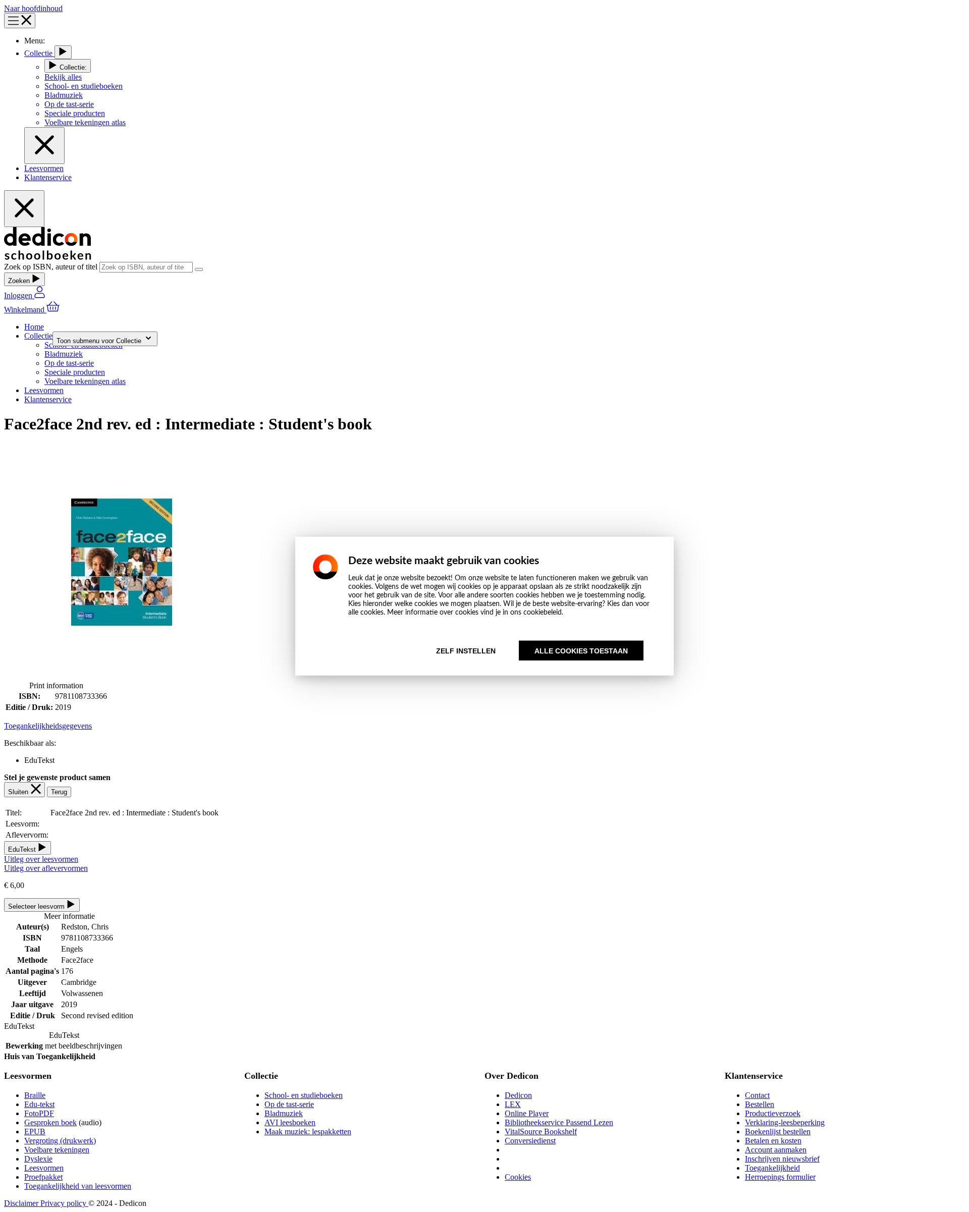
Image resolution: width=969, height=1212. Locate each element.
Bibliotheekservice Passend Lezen (559, 1122)
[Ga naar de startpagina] (47, 257)
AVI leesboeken (289, 1122)
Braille (34, 1095)
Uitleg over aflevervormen (46, 868)
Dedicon (518, 1095)
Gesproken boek (50, 1122)
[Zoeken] (199, 269)
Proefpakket (43, 1177)
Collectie (39, 53)
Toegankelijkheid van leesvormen (77, 1186)
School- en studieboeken (303, 1095)
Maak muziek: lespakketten (307, 1131)
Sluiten (19, 792)
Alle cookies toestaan (581, 650)
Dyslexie (38, 1158)
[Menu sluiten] (44, 145)
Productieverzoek (772, 1113)
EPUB (34, 1131)
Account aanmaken (775, 1149)
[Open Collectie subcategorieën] (63, 52)
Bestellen (759, 1104)
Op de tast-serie (289, 1104)
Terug (59, 792)
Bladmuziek (283, 1113)
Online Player (527, 1113)
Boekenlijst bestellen (778, 1131)
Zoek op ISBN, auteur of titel (51, 266)
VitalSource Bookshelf (541, 1131)
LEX (513, 1104)
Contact (757, 1095)
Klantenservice (48, 177)
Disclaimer (22, 1203)
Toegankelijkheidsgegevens (48, 726)
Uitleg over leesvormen (41, 859)
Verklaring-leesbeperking (785, 1122)
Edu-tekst (39, 1104)
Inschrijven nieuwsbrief (782, 1158)
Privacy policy (64, 1203)
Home (34, 326)
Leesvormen (44, 168)
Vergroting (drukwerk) (60, 1140)
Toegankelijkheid (772, 1168)
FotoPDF (39, 1113)
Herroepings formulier (780, 1177)
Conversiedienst (530, 1140)
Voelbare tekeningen (56, 1149)
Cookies (518, 1177)
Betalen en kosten (773, 1140)
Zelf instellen (466, 650)
